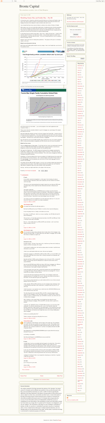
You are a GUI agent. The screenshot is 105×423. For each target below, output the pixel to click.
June (79, 70)
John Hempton (27, 204)
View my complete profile (72, 399)
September (80, 115)
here (68, 51)
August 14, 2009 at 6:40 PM (29, 338)
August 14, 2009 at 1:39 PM (29, 239)
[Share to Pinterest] (47, 170)
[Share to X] (44, 170)
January (79, 108)
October (79, 68)
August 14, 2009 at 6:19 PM (29, 318)
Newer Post (23, 375)
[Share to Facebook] (45, 170)
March (79, 83)
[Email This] (41, 170)
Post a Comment (25, 369)
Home (41, 375)
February (80, 97)
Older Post (59, 375)
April (79, 74)
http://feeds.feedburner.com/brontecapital (75, 21)
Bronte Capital (29, 6)
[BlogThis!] (43, 170)
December (80, 86)
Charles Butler (27, 321)
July (78, 120)
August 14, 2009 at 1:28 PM (29, 201)
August (79, 102)
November (80, 65)
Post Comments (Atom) (44, 379)
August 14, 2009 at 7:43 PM (29, 367)
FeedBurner (78, 36)
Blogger (59, 420)
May (79, 72)
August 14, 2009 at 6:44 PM (29, 358)
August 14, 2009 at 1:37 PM (29, 227)
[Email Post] (39, 170)
